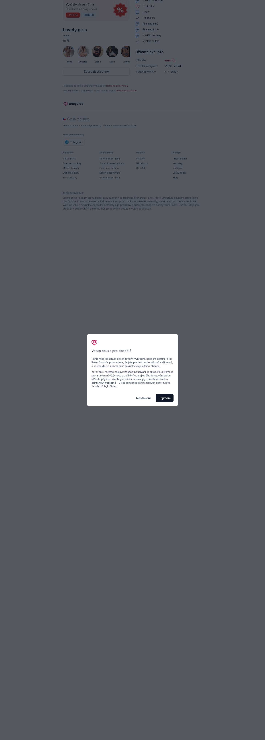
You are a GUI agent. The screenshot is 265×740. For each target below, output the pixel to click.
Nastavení (143, 398)
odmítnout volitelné (103, 382)
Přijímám (165, 398)
